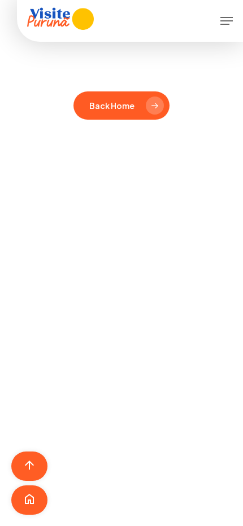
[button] (226, 21)
